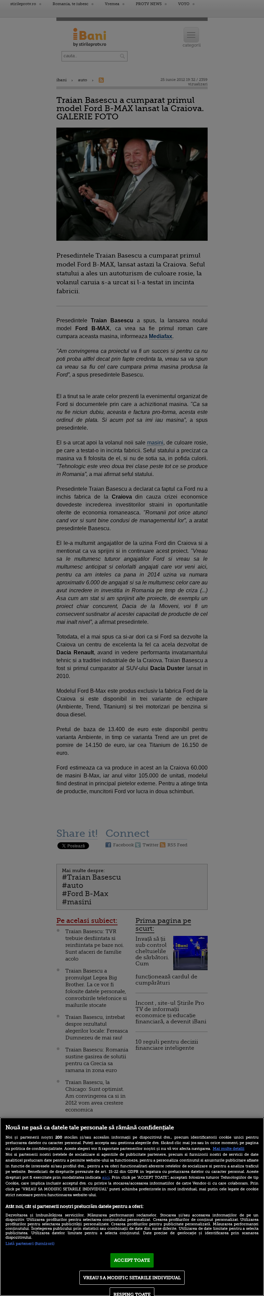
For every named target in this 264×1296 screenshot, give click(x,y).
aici (106, 1177)
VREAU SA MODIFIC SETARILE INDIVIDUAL (132, 1277)
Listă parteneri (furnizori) (30, 1243)
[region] (132, 1206)
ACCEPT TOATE (132, 1260)
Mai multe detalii (228, 1148)
